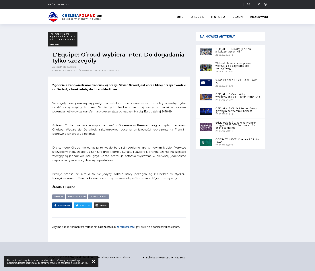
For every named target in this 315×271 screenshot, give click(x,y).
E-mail (103, 205)
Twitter (85, 205)
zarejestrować (125, 227)
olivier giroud (98, 196)
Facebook (64, 205)
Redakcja (180, 257)
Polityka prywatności (158, 257)
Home (178, 17)
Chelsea (58, 196)
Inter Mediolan (77, 196)
